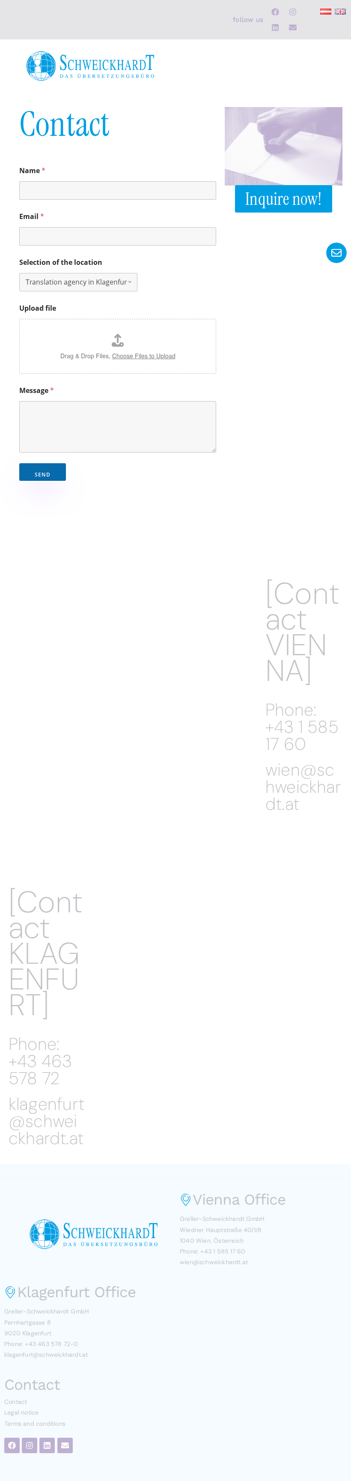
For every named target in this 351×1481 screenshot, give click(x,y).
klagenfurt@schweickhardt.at (46, 1121)
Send (43, 474)
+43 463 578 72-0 (51, 1344)
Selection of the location (60, 262)
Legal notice (21, 1412)
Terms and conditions (34, 1423)
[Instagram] (292, 12)
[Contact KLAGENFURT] (46, 954)
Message (36, 391)
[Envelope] (292, 27)
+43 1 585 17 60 (302, 735)
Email (31, 217)
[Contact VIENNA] (302, 632)
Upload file (37, 308)
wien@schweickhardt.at (303, 786)
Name (32, 171)
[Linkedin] (275, 27)
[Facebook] (275, 12)
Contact (15, 1402)
